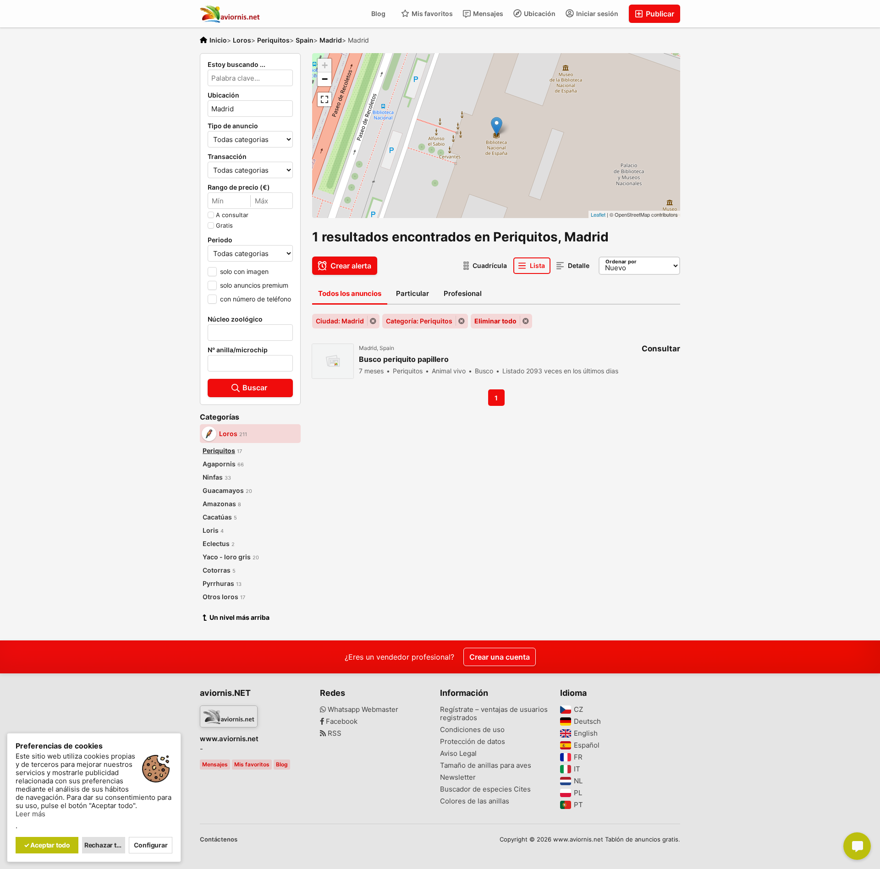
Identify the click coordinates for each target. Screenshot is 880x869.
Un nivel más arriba (239, 617)
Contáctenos (218, 839)
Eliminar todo (495, 321)
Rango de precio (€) (239, 187)
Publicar (659, 13)
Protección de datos (472, 742)
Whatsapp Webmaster (362, 709)
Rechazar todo (105, 845)
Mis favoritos (431, 13)
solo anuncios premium (254, 285)
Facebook (341, 721)
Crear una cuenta (499, 656)
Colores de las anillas (474, 801)
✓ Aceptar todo (47, 845)
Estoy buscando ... (236, 64)
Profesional (463, 293)
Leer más (30, 814)
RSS (333, 733)
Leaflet (598, 214)
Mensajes (487, 13)
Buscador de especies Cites (485, 789)
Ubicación (539, 13)
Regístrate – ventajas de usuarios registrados (494, 713)
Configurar (151, 845)
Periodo (220, 240)
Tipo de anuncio (233, 126)
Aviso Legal (458, 753)
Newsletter (458, 777)
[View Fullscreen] (324, 99)
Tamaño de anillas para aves (485, 765)
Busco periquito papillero (404, 359)
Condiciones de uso (472, 730)
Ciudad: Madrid (340, 321)
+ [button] (325, 65)
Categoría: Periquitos (419, 321)
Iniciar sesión (596, 13)
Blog (378, 13)
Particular (412, 293)
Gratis (224, 225)
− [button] (325, 79)
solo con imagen (244, 271)
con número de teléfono (255, 299)
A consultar (232, 215)
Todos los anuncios (349, 293)
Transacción (227, 156)
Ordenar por (621, 261)
